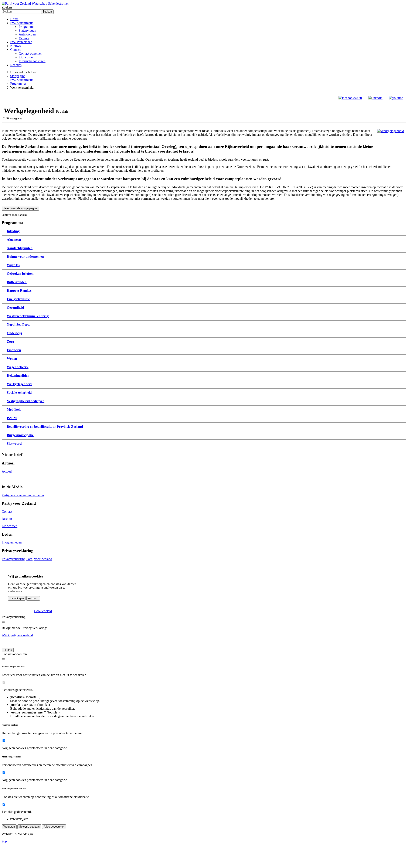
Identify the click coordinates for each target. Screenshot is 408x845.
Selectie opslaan (29, 826)
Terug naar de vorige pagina (20, 208)
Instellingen (17, 598)
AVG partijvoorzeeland (17, 635)
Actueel (7, 471)
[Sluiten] (3, 622)
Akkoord (33, 598)
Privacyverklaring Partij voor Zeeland (27, 559)
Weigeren (9, 826)
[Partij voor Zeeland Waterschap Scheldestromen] (35, 3)
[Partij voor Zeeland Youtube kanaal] (396, 98)
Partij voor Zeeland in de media (23, 495)
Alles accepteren (54, 826)
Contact (7, 511)
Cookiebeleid (43, 611)
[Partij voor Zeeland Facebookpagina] (350, 98)
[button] (21, 23)
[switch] (4, 682)
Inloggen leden (12, 542)
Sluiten (7, 650)
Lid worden (9, 526)
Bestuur (7, 519)
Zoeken (7, 7)
